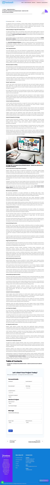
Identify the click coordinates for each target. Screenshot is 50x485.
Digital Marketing (11, 9)
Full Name (10, 381)
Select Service (11, 401)
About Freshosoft (27, 2)
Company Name (11, 390)
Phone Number (11, 386)
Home (22, 2)
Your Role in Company (13, 395)
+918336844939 (29, 469)
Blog (16, 467)
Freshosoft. (11, 483)
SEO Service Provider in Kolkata (19, 34)
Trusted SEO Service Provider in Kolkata (17, 356)
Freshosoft (24, 483)
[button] (2, 482)
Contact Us (39, 2)
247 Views (19, 21)
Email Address (29, 381)
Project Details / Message (13, 412)
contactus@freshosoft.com (31, 466)
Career (17, 463)
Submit (10, 430)
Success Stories (44, 2)
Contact (17, 461)
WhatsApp (28, 386)
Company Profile (19, 457)
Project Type (11, 420)
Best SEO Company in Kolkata (14, 42)
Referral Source (29, 420)
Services (33, 2)
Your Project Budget (12, 405)
